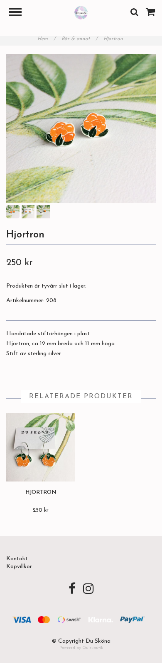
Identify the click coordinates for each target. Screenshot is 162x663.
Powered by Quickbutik (81, 648)
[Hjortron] (81, 128)
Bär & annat (79, 38)
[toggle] (19, 13)
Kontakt (17, 559)
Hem (46, 38)
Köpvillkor (19, 567)
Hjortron (114, 38)
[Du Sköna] (81, 12)
